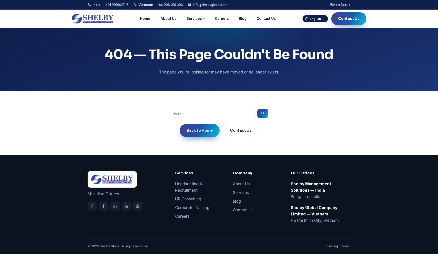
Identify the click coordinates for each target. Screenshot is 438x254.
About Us (168, 18)
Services (194, 18)
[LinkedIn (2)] (126, 206)
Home (145, 18)
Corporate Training (192, 207)
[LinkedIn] (115, 206)
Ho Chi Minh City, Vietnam (315, 214)
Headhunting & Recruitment (188, 187)
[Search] (262, 113)
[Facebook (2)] (103, 206)
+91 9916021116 (117, 5)
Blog (243, 18)
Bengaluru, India (311, 190)
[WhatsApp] (137, 206)
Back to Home (200, 130)
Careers (222, 18)
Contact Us (266, 18)
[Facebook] (92, 206)
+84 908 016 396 (170, 5)
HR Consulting (188, 199)
